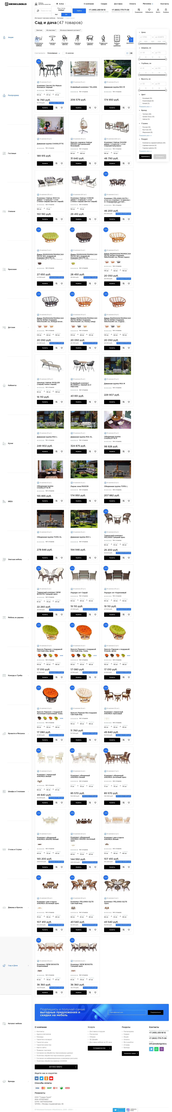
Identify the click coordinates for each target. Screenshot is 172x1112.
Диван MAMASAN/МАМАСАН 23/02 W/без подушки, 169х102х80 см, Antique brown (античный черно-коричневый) (118, 262)
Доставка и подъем (97, 1031)
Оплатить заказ (130, 1053)
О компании (89, 4)
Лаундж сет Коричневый (115, 593)
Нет (56, 14)
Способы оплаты (43, 1083)
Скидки (104, 4)
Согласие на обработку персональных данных (55, 1053)
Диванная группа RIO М (114, 87)
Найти (79, 10)
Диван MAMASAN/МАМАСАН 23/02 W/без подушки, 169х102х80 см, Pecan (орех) (117, 255)
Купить (45, 107)
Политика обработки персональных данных (54, 1055)
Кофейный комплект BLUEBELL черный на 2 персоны (81, 384)
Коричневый (148, 101)
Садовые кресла (149, 145)
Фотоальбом (128, 1042)
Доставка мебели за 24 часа (101, 1042)
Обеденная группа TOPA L (116, 486)
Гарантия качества (44, 1045)
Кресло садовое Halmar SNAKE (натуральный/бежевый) (81, 144)
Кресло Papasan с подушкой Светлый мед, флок (49, 650)
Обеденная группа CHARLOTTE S (112, 437)
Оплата (132, 4)
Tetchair (146, 114)
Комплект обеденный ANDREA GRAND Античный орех (39, 844)
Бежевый (147, 98)
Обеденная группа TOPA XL (49, 537)
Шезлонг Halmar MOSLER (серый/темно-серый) (48, 383)
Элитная (39, 30)
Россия (146, 127)
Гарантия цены (42, 1042)
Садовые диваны (149, 148)
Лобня (61, 4)
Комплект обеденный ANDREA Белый (80, 776)
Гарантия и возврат (44, 1039)
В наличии (70, 53)
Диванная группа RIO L (81, 537)
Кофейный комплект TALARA (84, 87)
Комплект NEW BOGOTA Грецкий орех (39, 971)
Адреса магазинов (44, 1034)
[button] (131, 39)
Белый (145, 103)
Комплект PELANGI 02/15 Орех (73, 908)
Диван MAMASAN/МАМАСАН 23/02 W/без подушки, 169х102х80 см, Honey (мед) (112, 262)
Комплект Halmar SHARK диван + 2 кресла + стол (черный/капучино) (115, 144)
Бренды (127, 1047)
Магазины (148, 4)
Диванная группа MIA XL (81, 437)
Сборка (92, 1037)
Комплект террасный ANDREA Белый (106, 718)
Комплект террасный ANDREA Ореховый (113, 712)
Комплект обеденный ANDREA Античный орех (115, 776)
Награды (40, 1037)
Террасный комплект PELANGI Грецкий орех (114, 536)
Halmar (146, 119)
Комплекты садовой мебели (153, 143)
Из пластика (51, 30)
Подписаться (155, 1012)
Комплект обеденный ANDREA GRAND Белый (47, 838)
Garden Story (148, 116)
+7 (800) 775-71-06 (120, 10)
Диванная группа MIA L (47, 437)
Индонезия (147, 132)
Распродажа (129, 1031)
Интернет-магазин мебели (45, 18)
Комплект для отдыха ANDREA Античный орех (106, 844)
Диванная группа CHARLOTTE (50, 144)
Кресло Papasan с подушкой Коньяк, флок (50, 656)
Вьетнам (146, 129)
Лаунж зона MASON (79, 486)
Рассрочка (94, 1034)
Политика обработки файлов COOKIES (52, 1061)
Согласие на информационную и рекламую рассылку (57, 1058)
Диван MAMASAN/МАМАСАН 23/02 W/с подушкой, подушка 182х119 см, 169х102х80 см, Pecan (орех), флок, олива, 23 (50, 258)
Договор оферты (55, 1066)
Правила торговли (44, 1050)
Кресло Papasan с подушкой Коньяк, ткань (45, 656)
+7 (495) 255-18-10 (97, 10)
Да (66, 14)
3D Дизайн (94, 1039)
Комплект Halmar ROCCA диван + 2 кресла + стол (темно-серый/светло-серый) (50, 199)
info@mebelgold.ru (158, 1044)
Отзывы (127, 1045)
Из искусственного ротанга (70, 30)
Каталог (60, 18)
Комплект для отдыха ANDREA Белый (114, 838)
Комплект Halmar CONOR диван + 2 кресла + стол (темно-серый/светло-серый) (84, 199)
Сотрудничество (99, 1048)
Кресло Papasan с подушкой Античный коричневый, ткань (39, 656)
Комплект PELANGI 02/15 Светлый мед (82, 902)
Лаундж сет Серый (79, 593)
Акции (126, 1037)
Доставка (118, 4)
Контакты (165, 4)
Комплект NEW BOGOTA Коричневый (73, 971)
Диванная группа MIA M (114, 383)
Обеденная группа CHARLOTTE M (45, 487)
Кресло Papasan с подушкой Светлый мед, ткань (56, 656)
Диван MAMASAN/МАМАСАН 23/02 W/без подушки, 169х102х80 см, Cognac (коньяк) (106, 262)
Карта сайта (41, 1047)
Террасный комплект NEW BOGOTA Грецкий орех (49, 593)
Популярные (52, 53)
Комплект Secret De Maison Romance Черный (49, 86)
